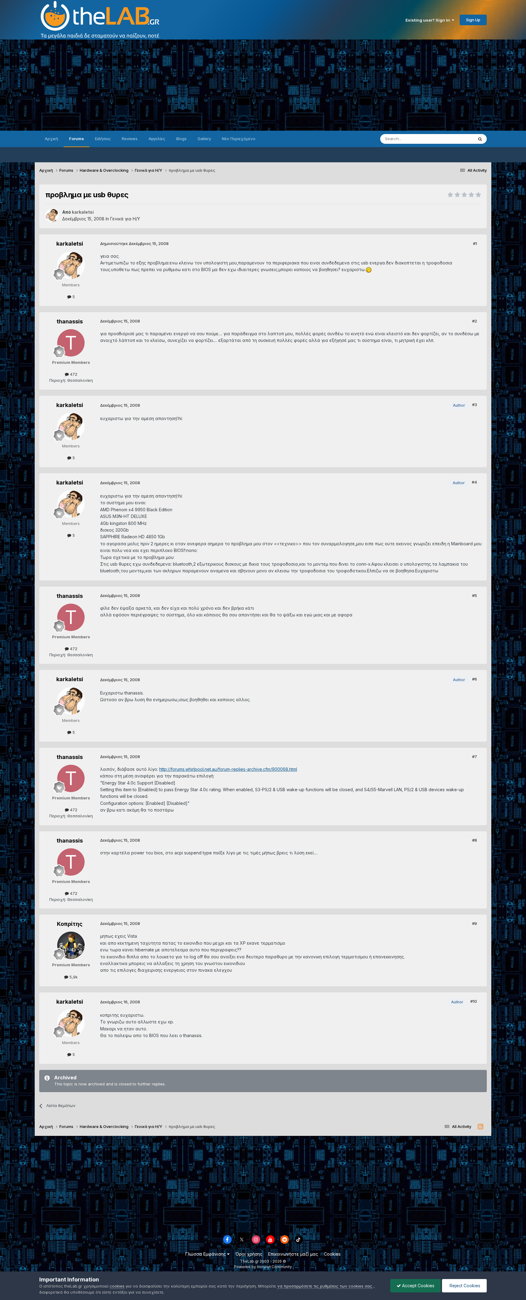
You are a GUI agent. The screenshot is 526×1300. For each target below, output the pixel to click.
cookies (117, 1286)
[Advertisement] (263, 85)
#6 (474, 679)
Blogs (181, 138)
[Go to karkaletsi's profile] (52, 215)
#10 (473, 1001)
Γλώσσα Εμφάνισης (206, 1254)
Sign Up (473, 19)
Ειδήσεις (103, 138)
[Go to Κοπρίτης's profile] (71, 945)
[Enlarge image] (369, 269)
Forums (76, 138)
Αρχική (51, 138)
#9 (474, 923)
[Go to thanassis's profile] (71, 343)
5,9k (73, 976)
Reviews (130, 138)
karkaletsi (69, 243)
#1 (475, 243)
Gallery (204, 138)
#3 (474, 404)
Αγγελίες (157, 138)
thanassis (70, 321)
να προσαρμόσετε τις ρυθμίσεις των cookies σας (324, 1286)
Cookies (332, 1254)
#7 (474, 756)
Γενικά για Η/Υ (125, 218)
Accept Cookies (417, 1285)
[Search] (480, 139)
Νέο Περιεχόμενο (238, 138)
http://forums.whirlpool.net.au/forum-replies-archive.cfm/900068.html (228, 769)
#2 (474, 321)
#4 (474, 482)
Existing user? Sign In (428, 20)
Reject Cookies (464, 1285)
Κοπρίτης (69, 924)
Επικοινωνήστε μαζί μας (293, 1254)
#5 (474, 595)
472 (73, 374)
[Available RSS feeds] (480, 1126)
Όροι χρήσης (248, 1254)
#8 (474, 840)
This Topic (455, 138)
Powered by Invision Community (263, 1266)
